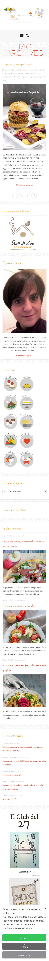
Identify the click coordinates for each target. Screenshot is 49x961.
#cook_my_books (8, 77)
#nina (15, 77)
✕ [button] (45, 908)
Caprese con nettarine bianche (19, 605)
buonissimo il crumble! (12, 774)
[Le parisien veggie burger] (24, 117)
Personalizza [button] (24, 955)
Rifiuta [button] (24, 947)
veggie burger (33, 77)
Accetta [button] (24, 938)
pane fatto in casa (12, 73)
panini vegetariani (23, 77)
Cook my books (34, 70)
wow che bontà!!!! (10, 799)
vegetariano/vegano (30, 73)
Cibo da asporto (24, 70)
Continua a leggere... (24, 185)
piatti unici (21, 73)
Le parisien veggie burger (18, 64)
